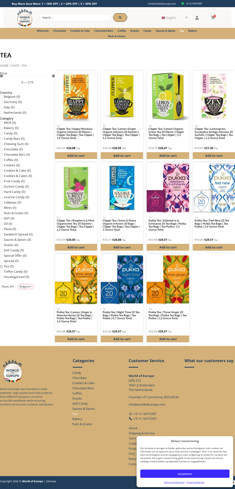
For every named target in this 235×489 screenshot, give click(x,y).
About (133, 428)
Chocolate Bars (103, 30)
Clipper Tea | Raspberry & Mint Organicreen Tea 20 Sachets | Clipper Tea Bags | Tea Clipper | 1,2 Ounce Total (75, 225)
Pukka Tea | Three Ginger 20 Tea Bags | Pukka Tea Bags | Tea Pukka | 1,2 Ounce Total (168, 315)
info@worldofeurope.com (162, 3)
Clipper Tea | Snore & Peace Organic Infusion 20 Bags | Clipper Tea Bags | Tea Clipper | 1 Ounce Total (121, 225)
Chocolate (59, 30)
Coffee (122, 30)
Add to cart (76, 155)
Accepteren (185, 473)
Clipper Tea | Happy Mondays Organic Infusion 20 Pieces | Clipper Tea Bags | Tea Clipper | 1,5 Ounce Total (75, 133)
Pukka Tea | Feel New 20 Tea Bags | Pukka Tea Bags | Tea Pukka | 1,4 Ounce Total (212, 223)
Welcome (43, 30)
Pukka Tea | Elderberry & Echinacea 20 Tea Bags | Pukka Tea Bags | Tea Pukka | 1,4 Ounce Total (167, 225)
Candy (147, 30)
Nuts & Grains (117, 36)
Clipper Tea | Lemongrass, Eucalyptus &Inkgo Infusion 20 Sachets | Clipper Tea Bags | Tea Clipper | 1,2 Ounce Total (214, 133)
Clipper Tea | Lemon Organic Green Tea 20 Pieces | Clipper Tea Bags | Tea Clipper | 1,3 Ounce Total (166, 133)
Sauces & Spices (165, 30)
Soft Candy (80, 403)
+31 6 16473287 (145, 414)
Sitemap (51, 481)
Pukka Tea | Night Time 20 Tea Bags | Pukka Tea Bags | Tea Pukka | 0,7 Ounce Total (121, 315)
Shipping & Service (142, 433)
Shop (15, 66)
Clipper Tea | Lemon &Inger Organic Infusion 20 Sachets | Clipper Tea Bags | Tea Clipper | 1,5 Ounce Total (121, 133)
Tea (182, 30)
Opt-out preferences (174, 482)
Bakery (192, 30)
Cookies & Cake (80, 30)
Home (4, 66)
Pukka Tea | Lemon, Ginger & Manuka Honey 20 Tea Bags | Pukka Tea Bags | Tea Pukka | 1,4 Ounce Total (75, 316)
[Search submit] (120, 17)
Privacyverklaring (195, 482)
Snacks (134, 30)
